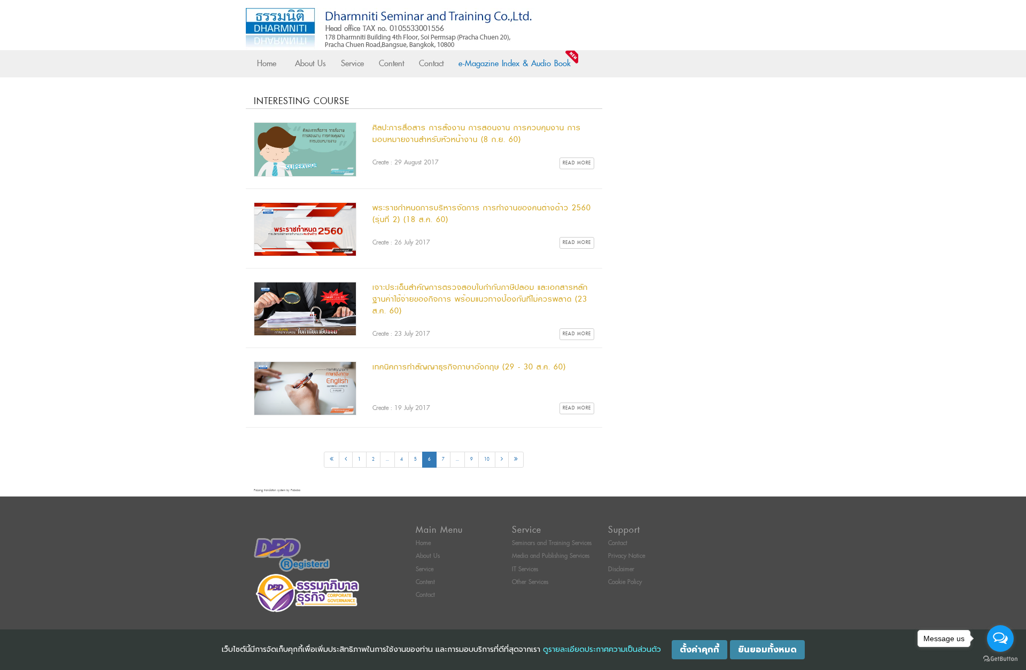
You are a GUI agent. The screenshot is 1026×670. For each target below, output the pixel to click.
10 (486, 459)
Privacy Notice (626, 556)
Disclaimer (621, 569)
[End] (516, 460)
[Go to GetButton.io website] (1000, 659)
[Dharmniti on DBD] (292, 555)
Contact (431, 63)
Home (266, 63)
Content (391, 63)
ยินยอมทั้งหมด (767, 649)
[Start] (331, 460)
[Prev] (346, 460)
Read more (577, 163)
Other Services (530, 582)
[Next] (502, 460)
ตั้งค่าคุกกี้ (699, 649)
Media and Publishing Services (550, 556)
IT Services (525, 569)
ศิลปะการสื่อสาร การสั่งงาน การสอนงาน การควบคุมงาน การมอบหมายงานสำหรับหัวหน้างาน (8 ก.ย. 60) (476, 134)
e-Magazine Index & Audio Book (514, 63)
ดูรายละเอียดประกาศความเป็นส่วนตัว (602, 649)
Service (352, 63)
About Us (310, 63)
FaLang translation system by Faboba (277, 490)
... (387, 459)
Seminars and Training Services (552, 543)
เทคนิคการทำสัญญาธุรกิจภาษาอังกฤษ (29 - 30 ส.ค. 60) (469, 367)
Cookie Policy (625, 582)
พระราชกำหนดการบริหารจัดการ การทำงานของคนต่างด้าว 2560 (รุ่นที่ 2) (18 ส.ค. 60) (481, 214)
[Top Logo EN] (491, 29)
